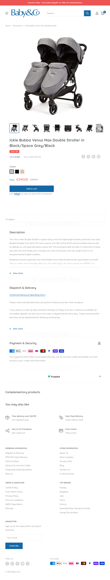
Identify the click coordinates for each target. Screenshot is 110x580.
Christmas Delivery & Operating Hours (27, 295)
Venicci (63, 504)
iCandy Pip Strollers (69, 512)
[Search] (87, 13)
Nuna (62, 500)
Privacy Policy (12, 496)
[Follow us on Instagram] (12, 564)
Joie (62, 496)
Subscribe (14, 545)
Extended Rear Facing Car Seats (75, 508)
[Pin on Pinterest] (88, 156)
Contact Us (65, 469)
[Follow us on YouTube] (22, 564)
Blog (62, 465)
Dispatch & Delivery (14, 453)
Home (7, 26)
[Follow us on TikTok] (28, 564)
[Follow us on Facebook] (7, 564)
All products (18, 26)
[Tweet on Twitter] (93, 156)
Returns (9, 473)
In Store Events (67, 473)
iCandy (63, 487)
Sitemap (9, 508)
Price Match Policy (14, 491)
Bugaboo (64, 491)
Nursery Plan (66, 461)
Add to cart (31, 188)
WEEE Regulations (14, 504)
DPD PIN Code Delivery (16, 457)
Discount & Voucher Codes (17, 465)
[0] (102, 13)
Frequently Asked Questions (18, 469)
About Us (64, 453)
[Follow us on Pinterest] (17, 564)
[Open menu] (6, 13)
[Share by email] (98, 156)
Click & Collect (12, 461)
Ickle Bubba (15, 157)
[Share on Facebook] (83, 156)
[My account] (97, 13)
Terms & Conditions (14, 500)
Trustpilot (10, 219)
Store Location (66, 457)
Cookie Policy (11, 487)
